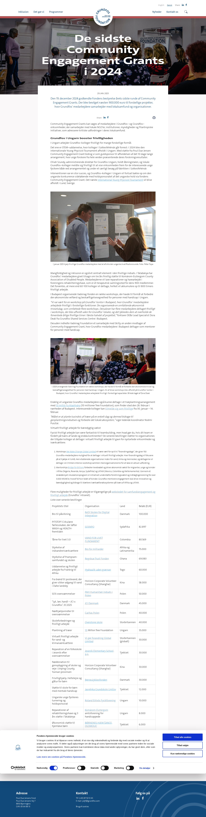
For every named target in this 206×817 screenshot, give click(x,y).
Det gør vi (38, 11)
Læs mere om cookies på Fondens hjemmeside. (61, 757)
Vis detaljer (144, 768)
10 (86, 630)
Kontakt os (172, 11)
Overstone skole (93, 622)
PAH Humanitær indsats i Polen (99, 593)
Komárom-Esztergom (96, 710)
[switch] (81, 768)
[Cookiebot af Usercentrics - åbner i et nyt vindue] (18, 768)
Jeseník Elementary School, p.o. (99, 652)
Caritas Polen (92, 613)
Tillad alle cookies (182, 737)
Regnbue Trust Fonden (97, 558)
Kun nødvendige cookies (183, 753)
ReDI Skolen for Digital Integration (97, 514)
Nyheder (156, 11)
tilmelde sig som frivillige (119, 408)
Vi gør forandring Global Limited (98, 639)
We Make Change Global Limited (81, 451)
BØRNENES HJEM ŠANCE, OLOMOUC (98, 724)
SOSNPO (89, 526)
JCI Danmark (92, 603)
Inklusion (23, 11)
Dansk (169, 5)
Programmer (56, 11)
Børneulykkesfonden (96, 679)
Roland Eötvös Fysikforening (100, 700)
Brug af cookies (82, 806)
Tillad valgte (182, 745)
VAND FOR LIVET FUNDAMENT (94, 539)
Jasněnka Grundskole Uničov (100, 689)
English (161, 5)
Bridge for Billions (76, 467)
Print (154, 117)
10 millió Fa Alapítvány (68, 405)
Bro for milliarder (94, 549)
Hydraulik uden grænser (98, 569)
